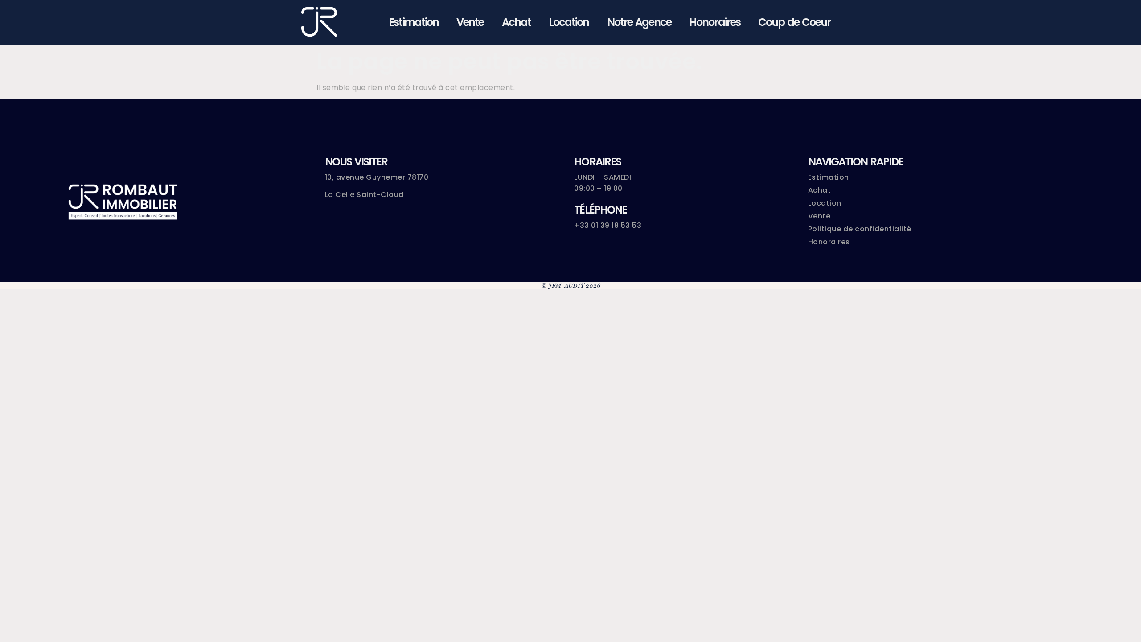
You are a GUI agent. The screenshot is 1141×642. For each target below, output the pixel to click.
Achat (516, 22)
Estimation (414, 22)
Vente (470, 22)
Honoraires (714, 22)
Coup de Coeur (794, 22)
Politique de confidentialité (859, 229)
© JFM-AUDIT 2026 (570, 285)
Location (569, 22)
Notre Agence (639, 22)
